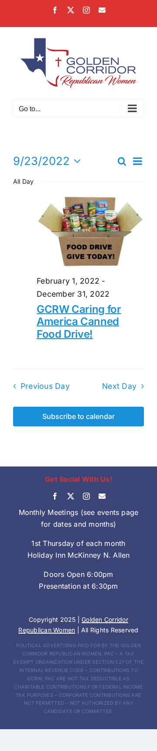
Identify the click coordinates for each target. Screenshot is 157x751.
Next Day (119, 386)
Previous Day (45, 386)
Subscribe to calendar (78, 416)
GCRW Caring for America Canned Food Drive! (79, 322)
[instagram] (86, 496)
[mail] (102, 496)
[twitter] (70, 496)
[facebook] (54, 496)
